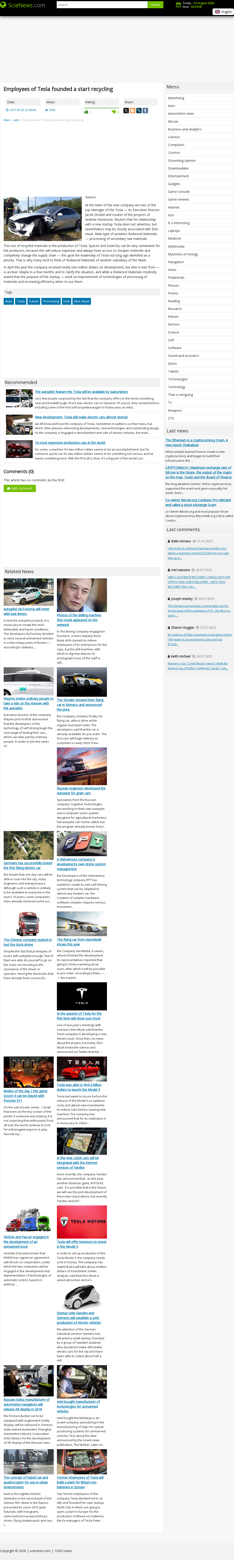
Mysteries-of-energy (183, 254)
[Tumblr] (145, 110)
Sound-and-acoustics (183, 355)
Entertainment (178, 176)
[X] (126, 110)
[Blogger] (132, 110)
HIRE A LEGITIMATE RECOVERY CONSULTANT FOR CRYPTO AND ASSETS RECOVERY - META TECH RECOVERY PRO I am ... (199, 582)
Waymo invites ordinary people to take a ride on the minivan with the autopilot (28, 703)
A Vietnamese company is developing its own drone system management (81, 864)
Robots (173, 316)
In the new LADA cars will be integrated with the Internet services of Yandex (78, 1163)
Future (34, 301)
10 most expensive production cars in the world (70, 442)
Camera (174, 137)
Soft (171, 340)
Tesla (21, 301)
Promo (173, 293)
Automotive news (181, 113)
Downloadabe (178, 168)
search (155, 4)
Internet (174, 207)
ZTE (171, 418)
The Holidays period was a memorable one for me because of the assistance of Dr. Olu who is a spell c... (199, 610)
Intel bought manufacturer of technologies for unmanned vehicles (78, 1406)
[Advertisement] (117, 46)
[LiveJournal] (139, 110)
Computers (176, 145)
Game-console (179, 191)
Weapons (175, 410)
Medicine (174, 238)
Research (175, 309)
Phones (173, 285)
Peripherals (176, 277)
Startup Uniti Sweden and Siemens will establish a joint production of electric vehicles (79, 1318)
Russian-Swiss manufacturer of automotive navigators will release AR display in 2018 (27, 1404)
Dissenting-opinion (182, 160)
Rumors (174, 324)
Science (173, 332)
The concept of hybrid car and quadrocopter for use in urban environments (26, 1482)
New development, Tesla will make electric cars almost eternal (81, 417)
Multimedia (176, 246)
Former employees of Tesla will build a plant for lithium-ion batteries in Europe (80, 1482)
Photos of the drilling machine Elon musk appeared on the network (79, 620)
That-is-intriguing (180, 394)
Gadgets (174, 184)
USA (67, 301)
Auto (8, 301)
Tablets (173, 371)
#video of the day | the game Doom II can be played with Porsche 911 (26, 1096)
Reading (174, 301)
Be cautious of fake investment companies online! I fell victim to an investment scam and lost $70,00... (200, 639)
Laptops (174, 230)
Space (172, 363)
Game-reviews (178, 199)
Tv (170, 402)
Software (174, 348)
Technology (176, 387)
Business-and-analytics (185, 129)
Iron (171, 215)
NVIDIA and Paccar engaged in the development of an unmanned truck (26, 1242)
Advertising (176, 98)
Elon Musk (81, 301)
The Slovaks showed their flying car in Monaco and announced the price (80, 705)
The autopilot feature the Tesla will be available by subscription (81, 391)
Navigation (176, 262)
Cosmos (174, 152)
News (172, 270)
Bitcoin (173, 121)
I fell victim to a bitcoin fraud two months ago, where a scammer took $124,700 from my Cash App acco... (198, 553)
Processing (51, 301)
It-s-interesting (178, 223)
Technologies (178, 379)
